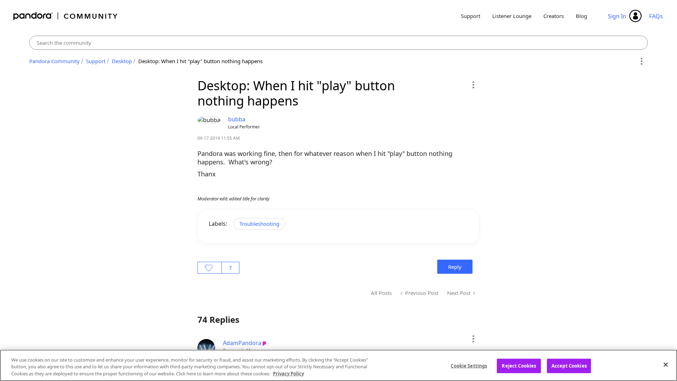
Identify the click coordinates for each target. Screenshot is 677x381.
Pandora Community (65, 16)
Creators (553, 15)
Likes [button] (209, 267)
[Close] (665, 364)
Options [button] (641, 61)
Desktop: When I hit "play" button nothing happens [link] (200, 61)
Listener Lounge (511, 15)
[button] (473, 84)
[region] (338, 365)
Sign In (617, 16)
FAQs (656, 16)
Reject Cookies (519, 365)
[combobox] (338, 43)
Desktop (122, 61)
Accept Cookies (569, 365)
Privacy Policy (288, 373)
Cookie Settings (469, 365)
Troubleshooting (259, 223)
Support (470, 15)
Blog (581, 15)
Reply (455, 266)
